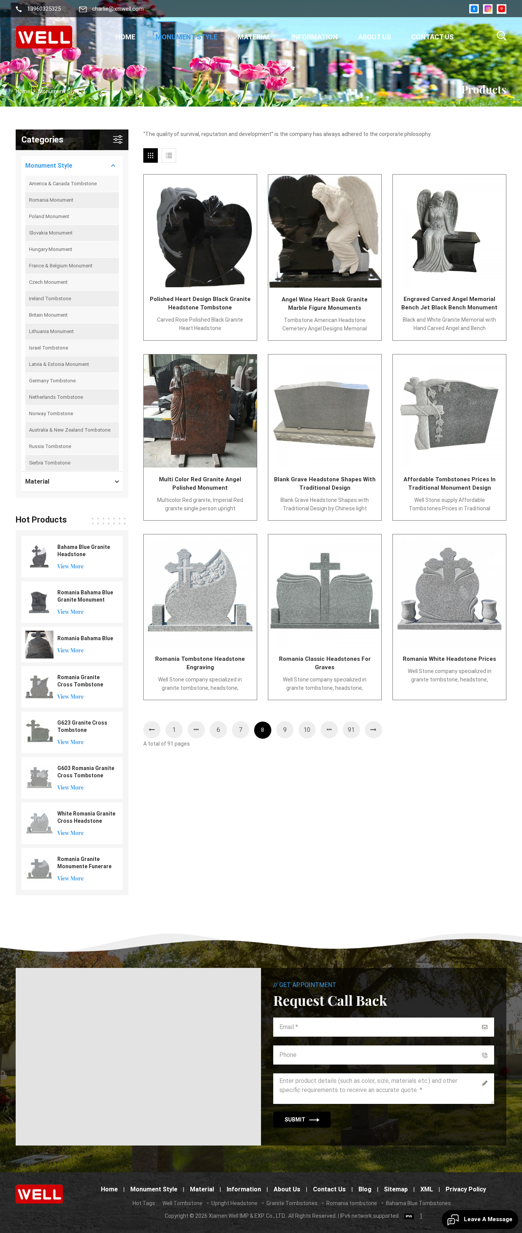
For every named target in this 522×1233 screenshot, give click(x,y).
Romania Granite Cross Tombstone (80, 681)
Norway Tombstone (51, 413)
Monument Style (186, 37)
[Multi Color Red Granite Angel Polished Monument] (200, 411)
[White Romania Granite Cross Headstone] (39, 823)
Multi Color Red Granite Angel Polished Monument (200, 483)
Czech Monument (48, 282)
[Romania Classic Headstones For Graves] (324, 590)
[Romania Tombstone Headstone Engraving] (200, 590)
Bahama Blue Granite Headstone (83, 550)
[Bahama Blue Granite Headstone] (39, 556)
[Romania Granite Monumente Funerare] (39, 868)
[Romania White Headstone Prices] (449, 590)
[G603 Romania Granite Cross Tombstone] (39, 777)
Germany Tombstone (52, 380)
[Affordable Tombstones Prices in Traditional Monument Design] (449, 411)
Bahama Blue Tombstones (418, 1203)
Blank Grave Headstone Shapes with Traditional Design (325, 483)
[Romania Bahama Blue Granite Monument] (39, 602)
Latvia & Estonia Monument (59, 364)
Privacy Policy (466, 1189)
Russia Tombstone (50, 446)
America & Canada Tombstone (63, 183)
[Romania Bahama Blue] (39, 644)
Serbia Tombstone (49, 463)
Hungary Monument (50, 249)
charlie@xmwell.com (118, 9)
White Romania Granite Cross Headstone (86, 817)
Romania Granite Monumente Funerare (84, 862)
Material (254, 37)
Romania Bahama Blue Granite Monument (85, 596)
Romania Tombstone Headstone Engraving (200, 663)
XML (426, 1189)
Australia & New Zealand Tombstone (69, 430)
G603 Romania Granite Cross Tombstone (85, 771)
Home (125, 37)
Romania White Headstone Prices (449, 658)
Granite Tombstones (292, 1203)
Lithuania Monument (51, 331)
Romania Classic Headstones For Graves (325, 663)
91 (351, 729)
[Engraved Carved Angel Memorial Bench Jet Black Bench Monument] (449, 231)
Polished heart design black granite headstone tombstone (200, 303)
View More (70, 566)
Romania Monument (51, 200)
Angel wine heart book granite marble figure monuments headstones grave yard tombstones (325, 304)
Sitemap (396, 1189)
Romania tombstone (351, 1203)
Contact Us (432, 37)
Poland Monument (49, 216)
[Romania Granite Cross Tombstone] (39, 686)
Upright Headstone (234, 1203)
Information (314, 37)
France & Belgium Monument (60, 266)
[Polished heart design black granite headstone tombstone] (200, 231)
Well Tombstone (182, 1203)
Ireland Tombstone (50, 298)
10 (306, 729)
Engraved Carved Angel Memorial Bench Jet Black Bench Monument (449, 303)
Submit (295, 1119)
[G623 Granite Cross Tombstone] (39, 732)
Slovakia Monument (51, 233)
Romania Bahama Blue (85, 638)
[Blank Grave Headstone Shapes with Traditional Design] (324, 411)
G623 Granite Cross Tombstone (82, 726)
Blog (364, 1189)
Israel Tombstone (48, 348)
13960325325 (44, 9)
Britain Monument (48, 315)
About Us (374, 37)
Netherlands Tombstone (56, 397)
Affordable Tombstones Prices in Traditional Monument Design (450, 483)
